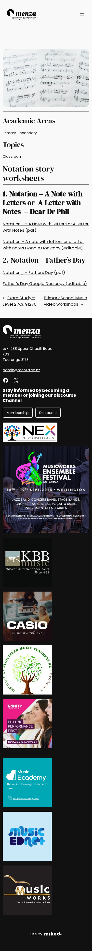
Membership (18, 412)
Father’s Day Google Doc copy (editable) (45, 283)
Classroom (12, 156)
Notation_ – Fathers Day (28, 272)
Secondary (27, 132)
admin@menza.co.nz (21, 370)
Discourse (48, 412)
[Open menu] (82, 14)
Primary (9, 132)
